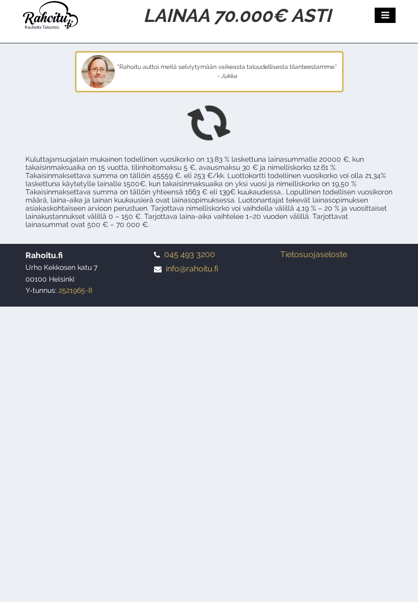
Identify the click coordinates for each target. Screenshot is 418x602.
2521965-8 (75, 290)
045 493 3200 (189, 254)
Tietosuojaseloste (313, 254)
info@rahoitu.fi (192, 268)
